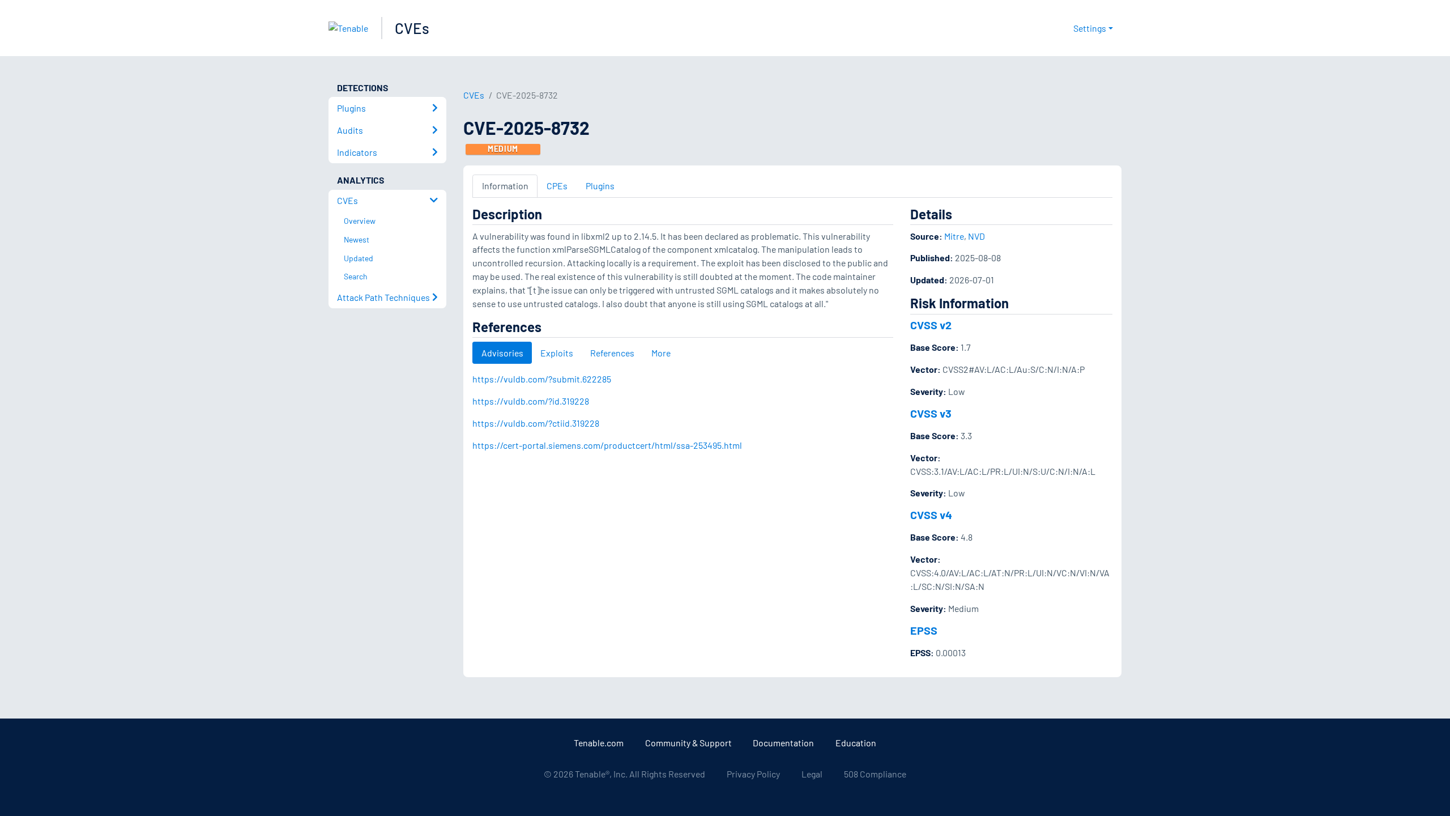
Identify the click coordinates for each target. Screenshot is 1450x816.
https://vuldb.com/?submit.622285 (541, 378)
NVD (976, 236)
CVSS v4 (931, 514)
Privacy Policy (753, 773)
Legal (811, 773)
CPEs (557, 185)
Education (855, 742)
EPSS (923, 630)
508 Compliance (875, 773)
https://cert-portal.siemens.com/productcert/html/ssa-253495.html (607, 445)
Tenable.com (599, 742)
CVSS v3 (931, 413)
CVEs (412, 28)
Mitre (954, 236)
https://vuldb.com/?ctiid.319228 (535, 423)
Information (505, 185)
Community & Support (688, 742)
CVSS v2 (931, 325)
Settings (1089, 28)
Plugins (600, 185)
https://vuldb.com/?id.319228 (530, 401)
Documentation (783, 742)
